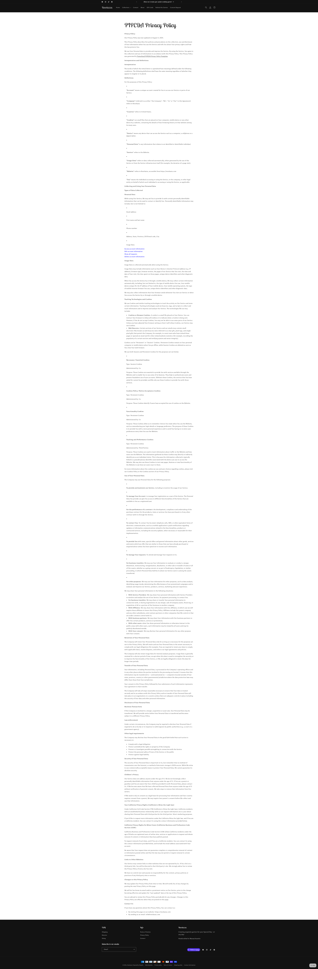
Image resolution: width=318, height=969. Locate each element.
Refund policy (149, 965)
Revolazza (129, 965)
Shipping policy (178, 965)
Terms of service (168, 965)
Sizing (104, 938)
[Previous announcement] (136, 2)
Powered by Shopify (138, 965)
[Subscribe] (134, 949)
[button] (126, 8)
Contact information (189, 965)
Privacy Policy (144, 935)
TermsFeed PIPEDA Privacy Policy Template (152, 56)
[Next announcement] (181, 2)
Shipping (105, 932)
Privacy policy (158, 965)
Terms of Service (145, 932)
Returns (104, 935)
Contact (142, 938)
